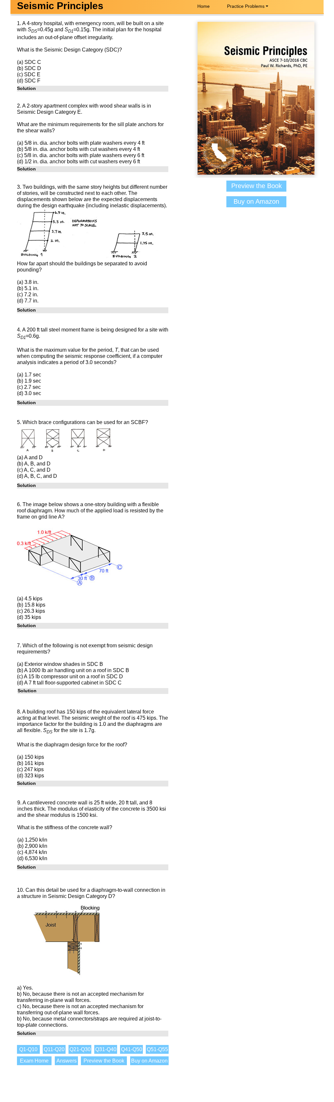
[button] (92, 89)
